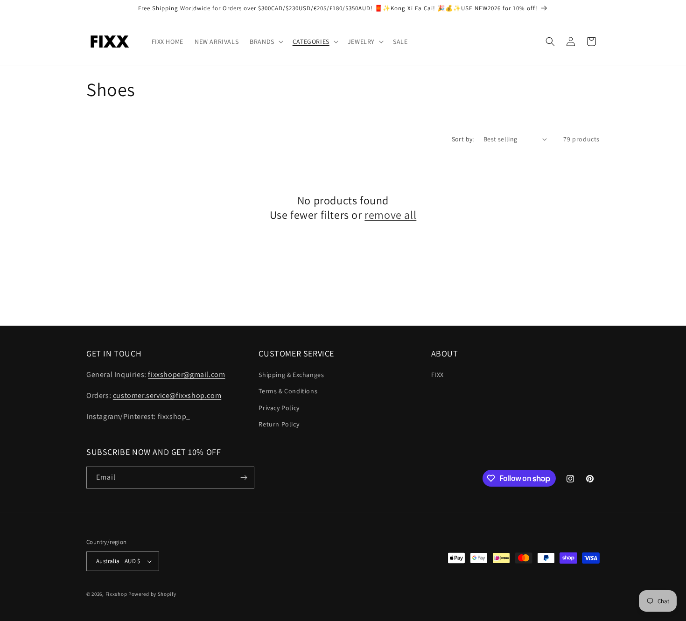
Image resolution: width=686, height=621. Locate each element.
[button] (265, 41)
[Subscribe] (243, 477)
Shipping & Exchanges (291, 374)
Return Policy (279, 424)
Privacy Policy (279, 408)
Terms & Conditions (288, 391)
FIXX (437, 374)
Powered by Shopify (152, 594)
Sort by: (463, 139)
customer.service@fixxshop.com (167, 395)
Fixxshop (116, 594)
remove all (390, 215)
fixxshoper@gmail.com (186, 374)
